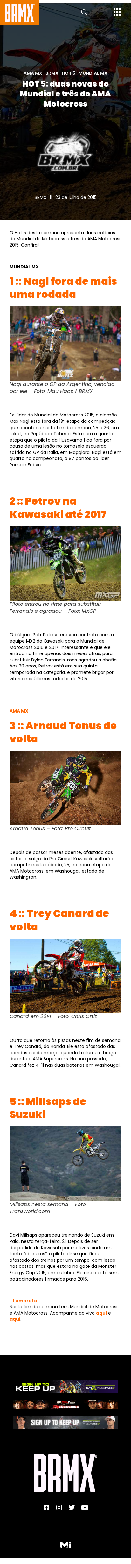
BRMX (52, 73)
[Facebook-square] (46, 1508)
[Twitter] (72, 1508)
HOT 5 (68, 73)
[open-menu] (117, 13)
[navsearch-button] (84, 12)
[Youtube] (84, 1508)
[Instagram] (59, 1508)
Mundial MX (93, 73)
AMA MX (33, 73)
